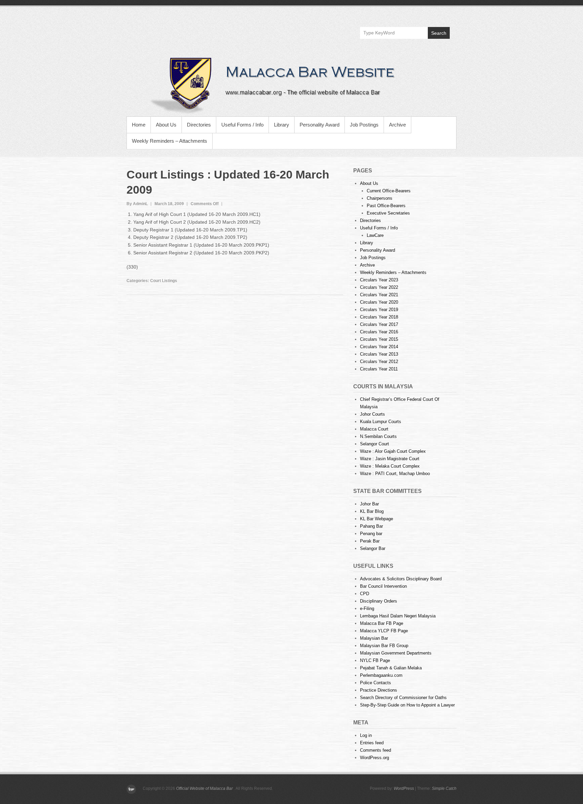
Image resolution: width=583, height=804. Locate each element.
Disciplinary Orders (378, 601)
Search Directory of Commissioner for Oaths (403, 697)
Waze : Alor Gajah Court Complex (393, 451)
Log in (366, 735)
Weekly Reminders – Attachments (169, 141)
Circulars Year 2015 (379, 339)
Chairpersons (379, 198)
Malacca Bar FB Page (381, 623)
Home (138, 125)
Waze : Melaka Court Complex (390, 466)
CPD (364, 593)
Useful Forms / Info (242, 125)
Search (438, 33)
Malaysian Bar (374, 638)
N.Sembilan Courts (378, 436)
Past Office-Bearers (386, 205)
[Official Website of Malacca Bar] (291, 84)
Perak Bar (370, 541)
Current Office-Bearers (389, 190)
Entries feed (372, 742)
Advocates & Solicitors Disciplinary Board (401, 578)
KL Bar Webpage (376, 518)
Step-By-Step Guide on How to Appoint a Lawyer (407, 705)
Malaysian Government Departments (396, 653)
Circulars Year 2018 (379, 317)
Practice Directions (378, 690)
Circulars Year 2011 (379, 368)
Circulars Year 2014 (379, 346)
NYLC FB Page (375, 660)
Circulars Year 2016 (379, 331)
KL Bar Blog (372, 511)
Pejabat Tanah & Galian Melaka (391, 667)
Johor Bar (369, 503)
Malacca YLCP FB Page (384, 630)
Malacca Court (374, 429)
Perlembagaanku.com (381, 675)
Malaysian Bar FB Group (384, 645)
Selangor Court (374, 443)
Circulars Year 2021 (379, 294)
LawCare (375, 235)
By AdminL (137, 203)
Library (281, 125)
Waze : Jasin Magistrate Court (389, 458)
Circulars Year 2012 (379, 361)
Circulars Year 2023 (379, 279)
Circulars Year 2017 (379, 324)
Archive (397, 125)
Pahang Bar (371, 526)
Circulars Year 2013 (379, 354)
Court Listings (163, 280)
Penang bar (371, 533)
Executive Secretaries (388, 213)
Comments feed (375, 750)
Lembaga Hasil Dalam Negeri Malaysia (398, 615)
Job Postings (364, 125)
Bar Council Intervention (383, 586)
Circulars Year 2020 (379, 302)
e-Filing (367, 608)
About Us (166, 125)
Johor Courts (372, 414)
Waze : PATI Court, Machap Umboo (395, 473)
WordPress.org (374, 757)
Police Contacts (375, 682)
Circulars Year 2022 (379, 287)
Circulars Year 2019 (379, 309)
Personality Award (319, 125)
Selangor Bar (372, 548)
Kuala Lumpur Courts (380, 421)
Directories (199, 125)
